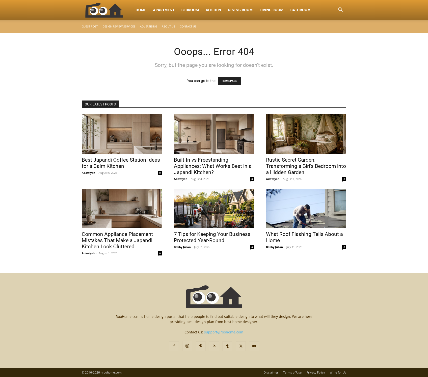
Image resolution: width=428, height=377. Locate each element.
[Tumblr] (227, 346)
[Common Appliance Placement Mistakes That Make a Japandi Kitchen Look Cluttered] (122, 208)
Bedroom (190, 9)
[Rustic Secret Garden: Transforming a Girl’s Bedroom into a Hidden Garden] (306, 134)
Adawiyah (88, 173)
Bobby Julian (182, 247)
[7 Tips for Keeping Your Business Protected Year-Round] (214, 208)
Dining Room (240, 9)
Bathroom (300, 9)
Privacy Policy (315, 372)
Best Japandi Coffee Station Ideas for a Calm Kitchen (121, 163)
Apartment (163, 9)
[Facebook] (174, 346)
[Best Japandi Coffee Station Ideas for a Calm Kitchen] (122, 134)
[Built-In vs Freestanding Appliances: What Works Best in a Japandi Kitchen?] (214, 134)
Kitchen (213, 9)
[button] (340, 10)
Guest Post (90, 26)
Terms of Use (292, 372)
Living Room (271, 9)
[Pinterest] (201, 346)
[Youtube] (254, 346)
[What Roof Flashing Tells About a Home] (306, 208)
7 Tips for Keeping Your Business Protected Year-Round (212, 237)
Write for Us (338, 372)
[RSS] (214, 346)
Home (140, 9)
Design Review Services (119, 26)
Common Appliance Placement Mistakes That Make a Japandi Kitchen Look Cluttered (117, 240)
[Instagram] (187, 346)
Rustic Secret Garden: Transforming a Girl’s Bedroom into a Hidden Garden (306, 166)
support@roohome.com (223, 332)
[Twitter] (241, 346)
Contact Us (188, 26)
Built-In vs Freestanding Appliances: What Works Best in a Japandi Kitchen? (212, 166)
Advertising (148, 26)
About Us (168, 26)
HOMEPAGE (229, 81)
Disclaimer (271, 372)
